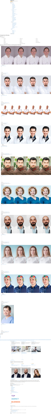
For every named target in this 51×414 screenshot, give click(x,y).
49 (23, 339)
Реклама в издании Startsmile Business (14, 392)
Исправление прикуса (14, 22)
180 (8, 340)
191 (16, 340)
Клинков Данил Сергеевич (33, 341)
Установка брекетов (14, 19)
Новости (13, 31)
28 (12, 339)
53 (25, 339)
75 (37, 339)
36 (16, 339)
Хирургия (13, 8)
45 (21, 339)
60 (29, 339)
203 (0, 337)
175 (4, 340)
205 (23, 340)
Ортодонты (13, 10)
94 (47, 339)
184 (11, 340)
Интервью (12, 28)
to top (10, 412)
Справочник (13, 32)
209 (26, 340)
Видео (13, 30)
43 (20, 339)
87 (43, 339)
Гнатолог (13, 16)
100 (50, 339)
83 (41, 339)
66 (32, 339)
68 (33, 339)
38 (17, 339)
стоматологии (18, 380)
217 (32, 340)
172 (2, 340)
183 (10, 340)
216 (31, 340)
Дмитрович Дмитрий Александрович (4, 146)
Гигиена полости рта (14, 23)
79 (39, 339)
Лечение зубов (13, 5)
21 (8, 339)
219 (33, 340)
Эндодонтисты (13, 15)
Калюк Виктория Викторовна (13, 341)
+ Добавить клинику (12, 33)
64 (31, 339)
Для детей (13, 20)
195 (19, 340)
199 (22, 340)
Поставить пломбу (14, 17)
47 (22, 339)
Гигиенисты (13, 14)
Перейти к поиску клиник (12, 360)
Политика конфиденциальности (14, 410)
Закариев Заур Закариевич (3, 294)
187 (13, 340)
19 (7, 339)
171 (1, 340)
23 (9, 339)
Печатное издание (13, 387)
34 (15, 339)
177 (6, 340)
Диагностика (13, 4)
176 (5, 340)
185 (12, 340)
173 (3, 340)
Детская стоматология (14, 24)
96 (48, 339)
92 (46, 339)
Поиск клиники (12, 3)
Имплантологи (13, 13)
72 (35, 339)
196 (20, 340)
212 (28, 340)
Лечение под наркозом (14, 9)
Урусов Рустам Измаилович (3, 234)
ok (11, 408)
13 (4, 339)
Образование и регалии (7, 102)
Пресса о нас (12, 388)
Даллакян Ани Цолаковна (23, 341)
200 (0, 335)
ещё (11, 29)
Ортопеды (13, 11)
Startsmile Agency (14, 411)
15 (5, 339)
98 (49, 339)
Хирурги (13, 12)
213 (29, 340)
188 (14, 340)
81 (40, 339)
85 (42, 339)
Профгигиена (13, 7)
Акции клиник (12, 21)
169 (0, 340)
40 (18, 339)
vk (11, 407)
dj (11, 406)
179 (7, 340)
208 (25, 340)
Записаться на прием (3, 103)
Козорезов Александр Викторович (4, 95)
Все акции (11, 362)
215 (30, 340)
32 (14, 339)
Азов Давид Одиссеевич (3, 115)
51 (24, 339)
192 (17, 340)
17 (6, 339)
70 (34, 339)
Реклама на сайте (13, 391)
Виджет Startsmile (12, 389)
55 (26, 339)
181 (9, 340)
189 (15, 340)
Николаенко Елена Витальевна (3, 204)
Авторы (12, 386)
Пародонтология (13, 6)
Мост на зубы (13, 18)
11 (3, 339)
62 (30, 339)
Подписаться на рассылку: (12, 409)
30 (13, 339)
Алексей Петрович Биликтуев (3, 175)
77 (38, 339)
